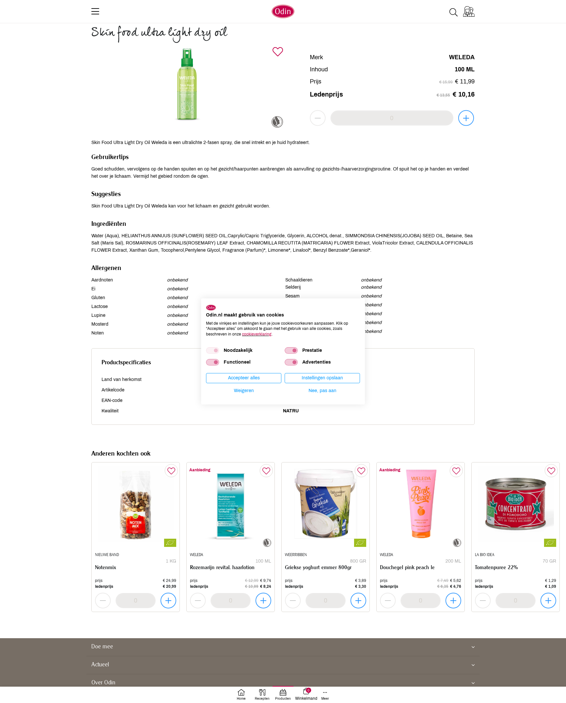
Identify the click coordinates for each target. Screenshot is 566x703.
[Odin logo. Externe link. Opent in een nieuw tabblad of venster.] (211, 308)
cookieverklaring (257, 334)
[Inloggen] (469, 11)
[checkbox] (212, 350)
